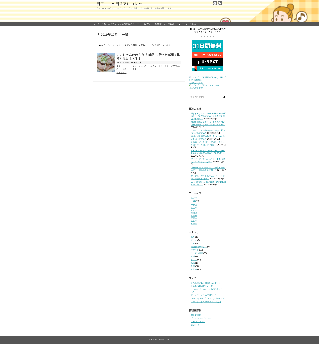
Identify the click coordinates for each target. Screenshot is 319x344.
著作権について (198, 322)
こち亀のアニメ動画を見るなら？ (206, 283)
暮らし (194, 260)
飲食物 (194, 269)
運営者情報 (196, 315)
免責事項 (195, 325)
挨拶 (193, 256)
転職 (193, 263)
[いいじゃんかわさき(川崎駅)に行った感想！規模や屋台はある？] (106, 62)
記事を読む (121, 73)
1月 (194, 201)
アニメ (194, 240)
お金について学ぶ (109, 24)
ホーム (96, 24)
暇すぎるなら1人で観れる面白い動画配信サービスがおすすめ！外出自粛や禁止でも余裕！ (208, 116)
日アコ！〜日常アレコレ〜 (119, 4)
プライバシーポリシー (201, 318)
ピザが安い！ (147, 24)
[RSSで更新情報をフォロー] (220, 3)
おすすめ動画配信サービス (128, 24)
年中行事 (137, 62)
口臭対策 (158, 24)
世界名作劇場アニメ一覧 (202, 286)
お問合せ (193, 24)
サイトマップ (182, 24)
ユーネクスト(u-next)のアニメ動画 (206, 302)
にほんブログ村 (196, 83)
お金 (193, 237)
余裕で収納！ (169, 24)
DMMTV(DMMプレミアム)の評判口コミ (208, 298)
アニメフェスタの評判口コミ (204, 295)
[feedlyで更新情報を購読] (215, 3)
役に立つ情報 (197, 253)
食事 (193, 266)
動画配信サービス (199, 247)
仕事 (193, 243)
